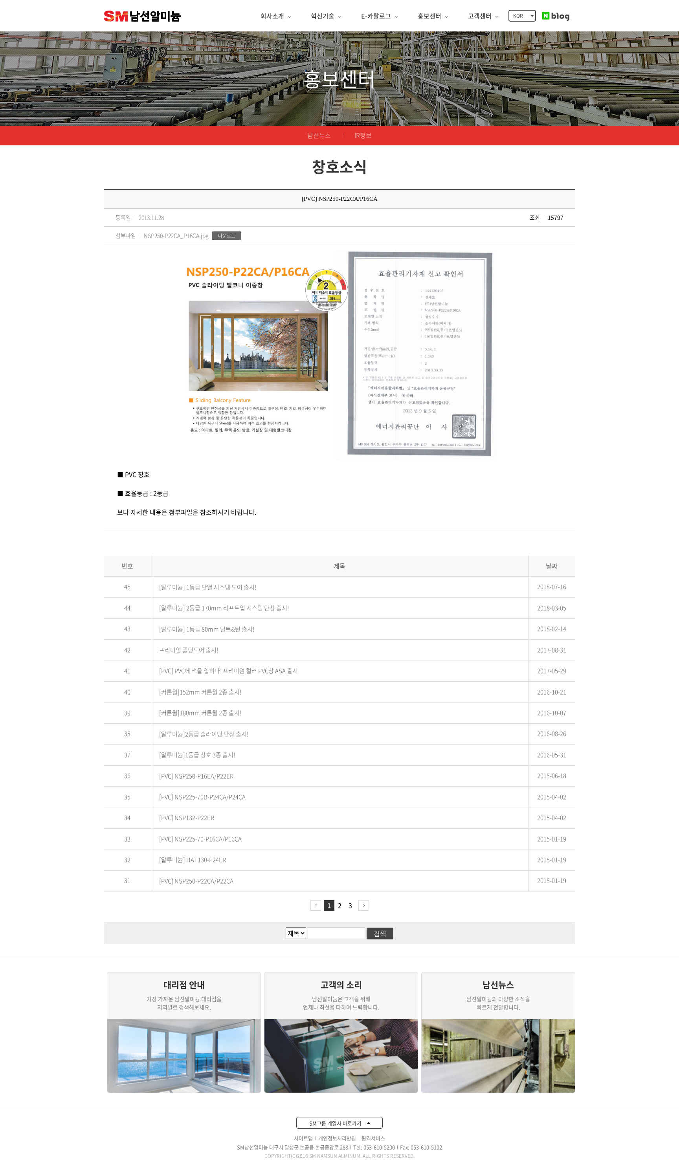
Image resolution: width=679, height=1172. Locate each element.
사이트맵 (303, 1138)
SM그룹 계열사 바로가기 (336, 1123)
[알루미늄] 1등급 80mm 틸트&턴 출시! (206, 629)
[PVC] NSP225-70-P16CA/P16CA (200, 839)
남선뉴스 (319, 135)
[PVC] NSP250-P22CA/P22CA (196, 881)
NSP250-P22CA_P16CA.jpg (176, 235)
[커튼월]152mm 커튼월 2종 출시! (200, 692)
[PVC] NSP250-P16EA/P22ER (196, 776)
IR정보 (363, 135)
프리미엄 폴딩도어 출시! (188, 650)
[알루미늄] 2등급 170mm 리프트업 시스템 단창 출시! (224, 608)
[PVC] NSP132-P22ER (186, 818)
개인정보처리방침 (337, 1138)
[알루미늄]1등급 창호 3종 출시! (197, 755)
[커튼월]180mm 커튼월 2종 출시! (200, 713)
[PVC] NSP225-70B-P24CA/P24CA (202, 796)
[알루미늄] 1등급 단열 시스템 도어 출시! (207, 587)
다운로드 (226, 235)
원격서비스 (373, 1138)
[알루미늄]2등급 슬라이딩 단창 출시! (203, 734)
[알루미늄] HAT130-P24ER (192, 860)
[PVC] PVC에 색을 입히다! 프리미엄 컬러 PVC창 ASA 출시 (228, 671)
